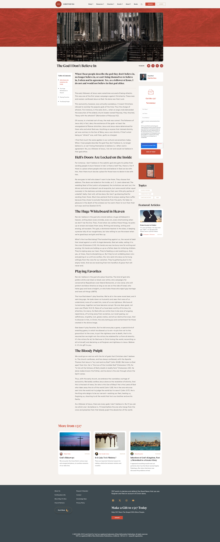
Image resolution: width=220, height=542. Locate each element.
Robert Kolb (67, 454)
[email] (161, 65)
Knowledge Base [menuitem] (81, 499)
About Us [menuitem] (57, 491)
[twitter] (157, 65)
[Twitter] (119, 500)
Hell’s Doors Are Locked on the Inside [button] (64, 82)
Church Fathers (145, 190)
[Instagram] (126, 500)
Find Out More (152, 78)
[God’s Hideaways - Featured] (75, 441)
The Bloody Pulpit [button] (65, 101)
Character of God (146, 194)
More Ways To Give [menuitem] (60, 499)
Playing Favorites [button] (64, 97)
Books (136, 4)
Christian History (146, 197)
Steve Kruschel (139, 454)
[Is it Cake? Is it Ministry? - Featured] (110, 441)
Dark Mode (61, 510)
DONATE (150, 4)
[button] (141, 4)
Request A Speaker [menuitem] (82, 491)
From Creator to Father (148, 225)
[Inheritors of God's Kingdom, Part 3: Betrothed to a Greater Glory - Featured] (145, 441)
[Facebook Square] (113, 500)
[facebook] (153, 65)
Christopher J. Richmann (149, 234)
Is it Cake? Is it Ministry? (105, 458)
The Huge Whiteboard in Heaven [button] (64, 91)
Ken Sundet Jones (104, 454)
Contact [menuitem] (78, 495)
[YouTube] (133, 500)
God (157, 197)
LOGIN (161, 4)
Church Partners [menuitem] (60, 503)
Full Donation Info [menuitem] (60, 495)
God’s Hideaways (67, 458)
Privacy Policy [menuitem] (80, 503)
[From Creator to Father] (151, 216)
